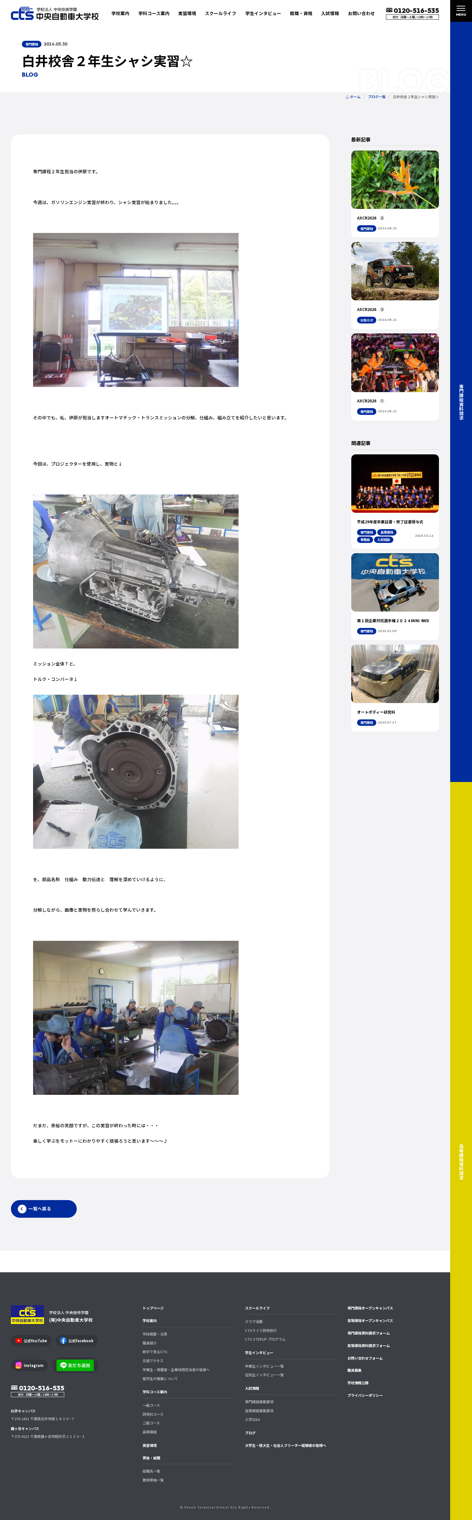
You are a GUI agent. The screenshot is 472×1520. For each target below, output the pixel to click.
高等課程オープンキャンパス (370, 1320)
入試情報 (252, 1388)
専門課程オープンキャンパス (370, 1307)
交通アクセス (153, 1360)
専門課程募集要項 (259, 1401)
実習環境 (187, 13)
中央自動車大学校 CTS (55, 13)
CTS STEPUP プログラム (265, 1339)
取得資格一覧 (153, 1479)
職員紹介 (150, 1342)
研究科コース (153, 1414)
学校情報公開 (358, 1382)
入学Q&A (252, 1419)
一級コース (151, 1405)
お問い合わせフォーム (365, 1358)
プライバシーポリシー (365, 1395)
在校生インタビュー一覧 (264, 1374)
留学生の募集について (160, 1378)
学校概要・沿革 (155, 1333)
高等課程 (150, 1431)
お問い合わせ (361, 13)
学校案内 (150, 1320)
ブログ (250, 1432)
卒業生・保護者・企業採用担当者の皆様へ (176, 1369)
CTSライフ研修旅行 (261, 1330)
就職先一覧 (151, 1470)
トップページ (153, 1307)
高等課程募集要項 (259, 1410)
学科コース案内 (155, 1391)
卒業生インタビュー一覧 (264, 1366)
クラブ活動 (254, 1321)
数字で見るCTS (155, 1351)
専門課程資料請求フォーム (368, 1332)
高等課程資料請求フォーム (368, 1345)
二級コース (151, 1422)
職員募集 (354, 1370)
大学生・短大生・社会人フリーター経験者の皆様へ (285, 1445)
